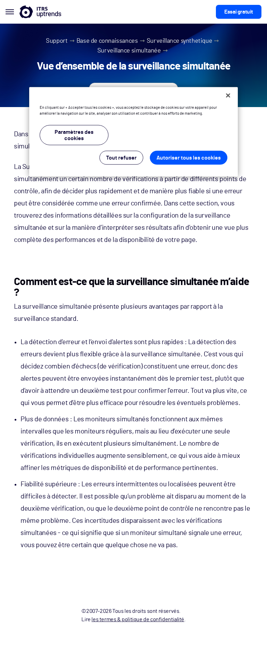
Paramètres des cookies (74, 135)
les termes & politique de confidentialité (137, 619)
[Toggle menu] (9, 12)
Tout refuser (121, 157)
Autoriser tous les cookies (188, 157)
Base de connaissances (107, 41)
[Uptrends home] (40, 12)
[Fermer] (228, 95)
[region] (133, 131)
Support (56, 41)
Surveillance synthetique (179, 41)
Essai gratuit (238, 12)
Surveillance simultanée (129, 51)
